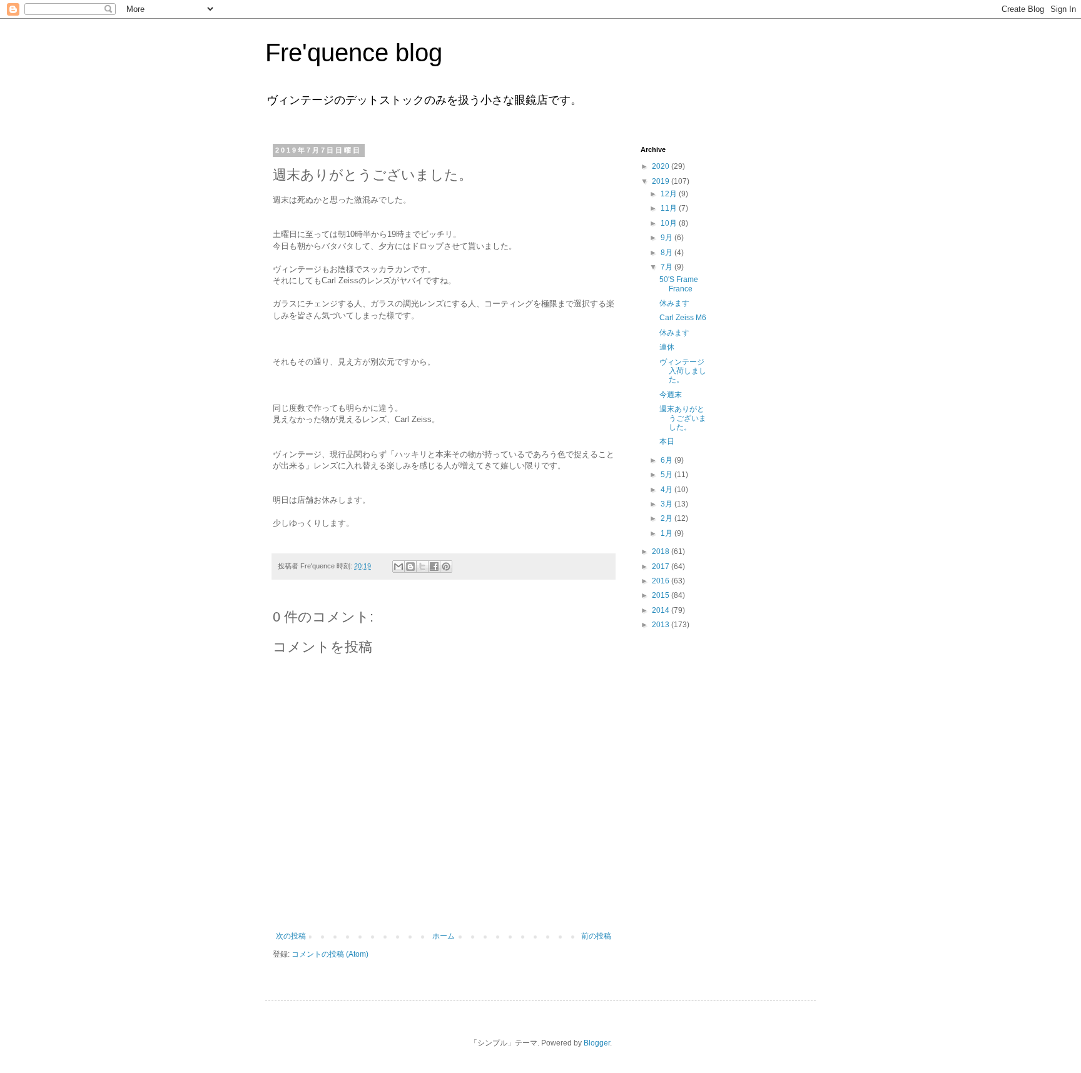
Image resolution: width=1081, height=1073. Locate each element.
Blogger (597, 1043)
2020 (661, 166)
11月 (670, 208)
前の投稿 (596, 936)
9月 (667, 237)
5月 (667, 474)
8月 (667, 252)
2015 (661, 595)
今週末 (670, 394)
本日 (666, 441)
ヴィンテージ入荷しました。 (682, 371)
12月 (670, 193)
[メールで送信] (398, 566)
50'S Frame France (678, 284)
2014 (661, 610)
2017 (661, 566)
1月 (667, 533)
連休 (666, 347)
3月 (667, 504)
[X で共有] (422, 566)
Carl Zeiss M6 (682, 317)
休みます (674, 303)
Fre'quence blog (353, 52)
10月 (670, 223)
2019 (661, 181)
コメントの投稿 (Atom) (330, 954)
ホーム (443, 936)
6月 (667, 460)
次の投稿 (291, 936)
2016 (661, 581)
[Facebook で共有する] (434, 566)
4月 (667, 489)
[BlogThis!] (410, 566)
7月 (667, 267)
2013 (661, 624)
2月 (667, 518)
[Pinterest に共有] (446, 566)
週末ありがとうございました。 (682, 418)
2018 (661, 551)
